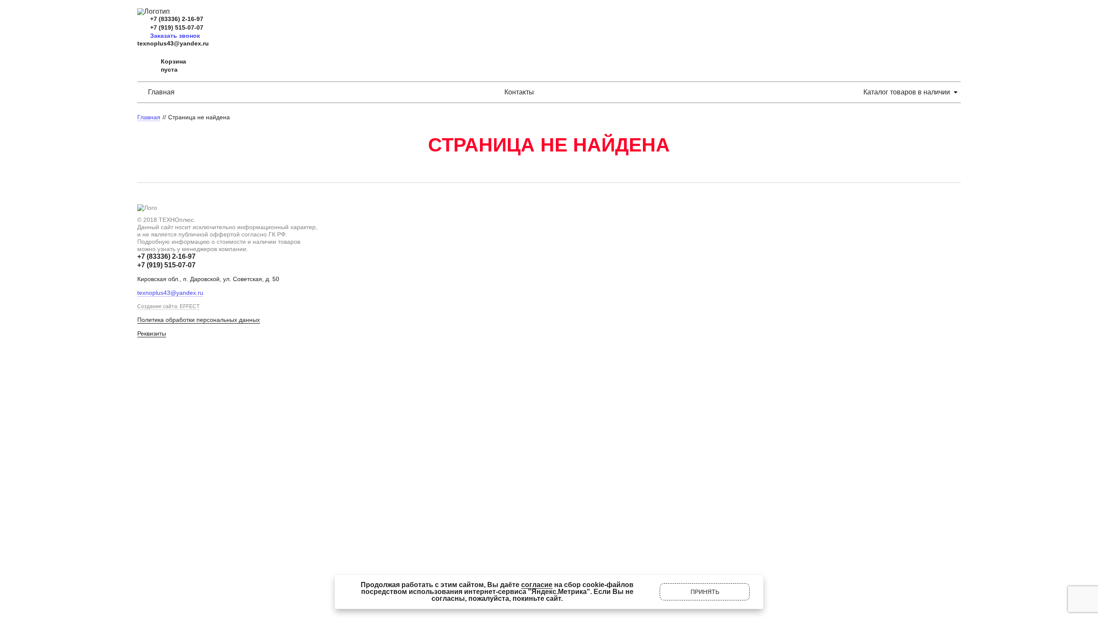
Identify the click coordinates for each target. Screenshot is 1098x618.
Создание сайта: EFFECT (168, 306)
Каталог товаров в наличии (906, 92)
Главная (161, 92)
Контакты (519, 92)
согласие (536, 584)
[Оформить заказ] (145, 66)
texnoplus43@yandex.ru (173, 43)
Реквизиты (151, 333)
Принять (705, 591)
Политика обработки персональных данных (198, 319)
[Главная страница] (153, 11)
